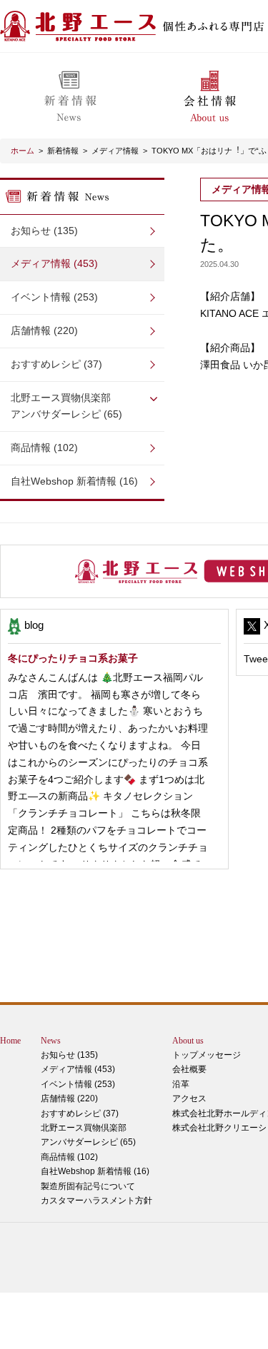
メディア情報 (115, 150)
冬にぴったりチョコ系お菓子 (73, 658)
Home (10, 1041)
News (51, 1041)
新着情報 (63, 150)
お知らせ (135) (44, 230)
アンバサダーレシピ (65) (66, 406)
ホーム (22, 150)
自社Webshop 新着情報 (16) (74, 481)
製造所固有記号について (88, 1186)
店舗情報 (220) (44, 330)
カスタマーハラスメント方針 (96, 1201)
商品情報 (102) (44, 447)
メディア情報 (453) (54, 263)
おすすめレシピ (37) (56, 364)
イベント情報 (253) (54, 297)
